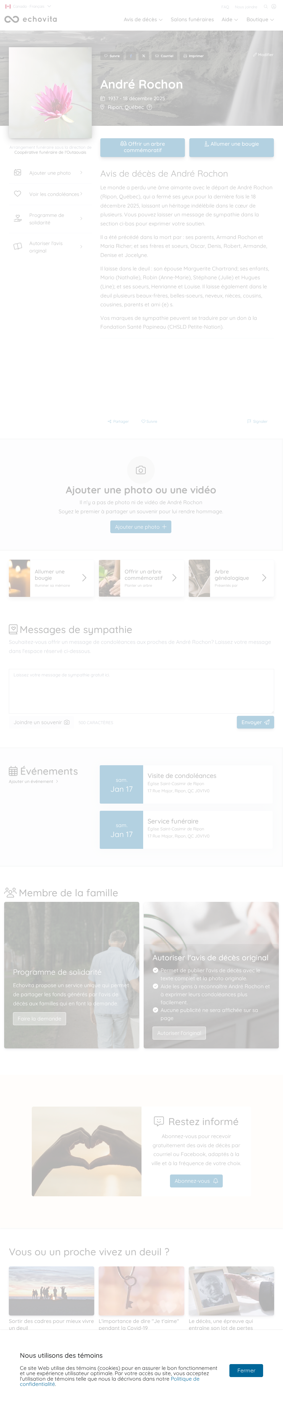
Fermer (246, 1370)
